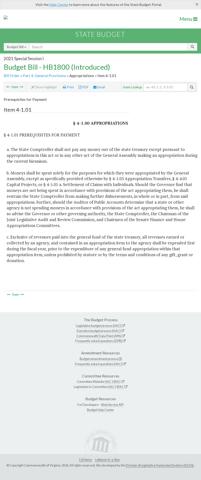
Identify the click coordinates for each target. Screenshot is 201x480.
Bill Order (12, 75)
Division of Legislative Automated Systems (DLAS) (160, 465)
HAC (108, 382)
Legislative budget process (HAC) (98, 326)
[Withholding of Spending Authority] (21, 87)
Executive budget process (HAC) (99, 331)
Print (70, 87)
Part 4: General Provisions (44, 75)
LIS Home (85, 460)
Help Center (59, 4)
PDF (84, 87)
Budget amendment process (99, 359)
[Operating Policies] (8, 87)
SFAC (117, 382)
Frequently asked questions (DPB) (98, 341)
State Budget (100, 34)
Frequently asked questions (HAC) (98, 364)
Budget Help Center (100, 410)
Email (101, 87)
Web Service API (112, 405)
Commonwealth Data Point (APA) (98, 336)
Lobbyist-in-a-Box (107, 460)
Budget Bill (15, 47)
